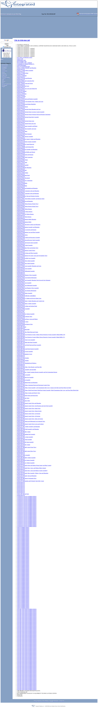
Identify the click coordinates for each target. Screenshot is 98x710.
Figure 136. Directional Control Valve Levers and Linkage (30, 424)
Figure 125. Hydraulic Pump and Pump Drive (27, 395)
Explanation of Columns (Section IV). (25, 64)
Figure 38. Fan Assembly (23, 165)
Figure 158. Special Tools (23, 494)
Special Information (21, 65)
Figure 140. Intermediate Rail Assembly (26, 434)
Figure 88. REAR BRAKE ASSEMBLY (26, 295)
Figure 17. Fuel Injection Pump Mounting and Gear (28, 109)
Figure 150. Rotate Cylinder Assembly (26, 462)
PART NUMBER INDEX (23, 527)
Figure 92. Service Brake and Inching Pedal (27, 306)
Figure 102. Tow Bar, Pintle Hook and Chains (27, 332)
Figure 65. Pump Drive (22, 235)
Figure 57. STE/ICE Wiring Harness (25, 214)
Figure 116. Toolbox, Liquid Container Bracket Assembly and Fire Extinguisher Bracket (37, 372)
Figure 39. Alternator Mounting (24, 167)
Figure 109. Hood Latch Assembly (25, 351)
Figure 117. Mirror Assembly (23, 374)
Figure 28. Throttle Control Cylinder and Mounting (28, 139)
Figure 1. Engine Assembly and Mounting (26, 67)
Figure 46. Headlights (22, 185)
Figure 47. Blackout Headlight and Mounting (27, 188)
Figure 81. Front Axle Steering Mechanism (27, 277)
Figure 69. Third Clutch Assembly (25, 245)
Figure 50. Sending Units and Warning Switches (28, 196)
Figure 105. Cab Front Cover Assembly (26, 339)
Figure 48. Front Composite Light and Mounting (28, 191)
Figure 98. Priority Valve (22, 321)
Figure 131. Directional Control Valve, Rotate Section (29, 411)
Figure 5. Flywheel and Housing (24, 78)
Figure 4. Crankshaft (21, 75)
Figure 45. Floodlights (22, 183)
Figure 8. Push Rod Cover (23, 86)
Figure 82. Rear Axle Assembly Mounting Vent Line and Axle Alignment (33, 280)
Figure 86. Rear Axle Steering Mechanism (26, 290)
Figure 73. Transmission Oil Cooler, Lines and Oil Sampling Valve (32, 255)
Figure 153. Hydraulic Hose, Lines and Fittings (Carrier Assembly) (32, 470)
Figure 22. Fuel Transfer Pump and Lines (26, 123)
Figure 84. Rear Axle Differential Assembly (27, 285)
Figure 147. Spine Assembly (23, 455)
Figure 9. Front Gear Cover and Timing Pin (27, 88)
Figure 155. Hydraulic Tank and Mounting (26, 475)
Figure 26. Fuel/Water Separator (24, 134)
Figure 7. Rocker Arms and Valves (25, 83)
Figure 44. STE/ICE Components (24, 180)
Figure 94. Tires (20, 311)
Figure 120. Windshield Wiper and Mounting (27, 382)
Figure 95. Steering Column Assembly (26, 314)
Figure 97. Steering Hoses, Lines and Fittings (27, 319)
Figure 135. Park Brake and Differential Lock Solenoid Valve (31, 421)
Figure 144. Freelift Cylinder (23, 444)
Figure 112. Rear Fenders (23, 360)
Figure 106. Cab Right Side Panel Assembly (27, 342)
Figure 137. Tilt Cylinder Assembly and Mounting (28, 426)
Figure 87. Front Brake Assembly (24, 293)
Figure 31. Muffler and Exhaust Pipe (25, 146)
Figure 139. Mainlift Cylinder (23, 431)
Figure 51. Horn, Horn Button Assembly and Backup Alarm (30, 198)
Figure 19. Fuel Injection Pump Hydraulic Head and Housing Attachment (33, 114)
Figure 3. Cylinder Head (22, 73)
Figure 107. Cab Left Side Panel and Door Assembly (29, 345)
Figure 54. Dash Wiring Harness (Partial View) (27, 206)
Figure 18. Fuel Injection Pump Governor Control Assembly (30, 112)
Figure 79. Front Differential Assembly (26, 271)
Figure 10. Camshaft (21, 91)
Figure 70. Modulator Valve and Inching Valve (27, 247)
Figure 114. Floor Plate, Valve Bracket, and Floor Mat (29, 367)
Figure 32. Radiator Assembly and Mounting (27, 149)
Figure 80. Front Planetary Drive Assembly (27, 275)
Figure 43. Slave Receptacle (23, 178)
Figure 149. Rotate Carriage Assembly (26, 460)
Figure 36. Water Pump (22, 159)
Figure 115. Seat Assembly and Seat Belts (26, 369)
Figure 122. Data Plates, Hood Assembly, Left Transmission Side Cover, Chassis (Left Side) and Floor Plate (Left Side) (44, 387)
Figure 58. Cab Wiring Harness (24, 216)
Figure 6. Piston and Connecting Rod (25, 80)
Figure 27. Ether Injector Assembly (25, 136)
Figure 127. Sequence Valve (23, 400)
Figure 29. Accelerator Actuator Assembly (26, 141)
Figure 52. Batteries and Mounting (25, 201)
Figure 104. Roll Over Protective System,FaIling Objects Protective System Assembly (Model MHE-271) (41, 337)
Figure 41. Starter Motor (22, 172)
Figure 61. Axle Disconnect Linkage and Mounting (28, 224)
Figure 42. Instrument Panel (23, 175)
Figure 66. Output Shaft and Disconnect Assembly (28, 237)
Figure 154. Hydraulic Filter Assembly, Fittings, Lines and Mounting (32, 473)
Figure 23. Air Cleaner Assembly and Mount (27, 126)
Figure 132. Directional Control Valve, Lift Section (28, 413)
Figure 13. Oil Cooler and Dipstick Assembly (27, 99)
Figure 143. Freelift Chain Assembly (25, 442)
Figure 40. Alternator (22, 170)
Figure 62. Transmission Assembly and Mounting (28, 227)
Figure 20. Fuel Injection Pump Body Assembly (28, 117)
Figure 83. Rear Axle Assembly (24, 282)
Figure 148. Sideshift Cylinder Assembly (26, 457)
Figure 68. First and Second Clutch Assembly (27, 242)
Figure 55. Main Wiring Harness (24, 209)
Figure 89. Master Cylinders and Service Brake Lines (29, 298)
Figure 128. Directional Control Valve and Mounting (29, 403)
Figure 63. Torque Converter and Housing (26, 229)
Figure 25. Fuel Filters (22, 131)
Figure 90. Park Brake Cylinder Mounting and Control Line (30, 301)
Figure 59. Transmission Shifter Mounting (26, 219)
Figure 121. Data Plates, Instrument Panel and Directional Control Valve (33, 385)
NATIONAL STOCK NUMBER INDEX (26, 496)
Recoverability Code (21, 61)
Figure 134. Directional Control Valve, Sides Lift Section (30, 418)
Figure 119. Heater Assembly (23, 380)
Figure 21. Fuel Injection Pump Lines (25, 121)
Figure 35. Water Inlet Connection (25, 157)
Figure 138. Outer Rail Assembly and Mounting (28, 429)
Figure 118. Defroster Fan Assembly (25, 377)
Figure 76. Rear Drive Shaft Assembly (26, 263)
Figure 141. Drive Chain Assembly (25, 437)
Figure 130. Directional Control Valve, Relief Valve (28, 408)
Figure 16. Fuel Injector (22, 106)
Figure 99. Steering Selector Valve (25, 324)
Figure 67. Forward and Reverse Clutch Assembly (28, 240)
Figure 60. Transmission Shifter (24, 222)
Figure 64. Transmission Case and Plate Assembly (28, 232)
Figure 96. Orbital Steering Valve (24, 316)
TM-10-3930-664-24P (22, 40)
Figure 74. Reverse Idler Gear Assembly (26, 258)
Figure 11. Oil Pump (21, 93)
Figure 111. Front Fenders (23, 358)
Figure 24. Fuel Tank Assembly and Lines (26, 128)
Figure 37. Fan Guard (22, 162)
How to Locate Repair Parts (23, 66)
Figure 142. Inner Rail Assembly (24, 439)
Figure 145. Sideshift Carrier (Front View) (26, 447)
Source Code (20, 58)
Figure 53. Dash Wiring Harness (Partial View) (27, 203)
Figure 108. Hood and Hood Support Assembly (28, 348)
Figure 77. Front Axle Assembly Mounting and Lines (29, 266)
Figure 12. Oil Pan (21, 96)
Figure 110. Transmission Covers (24, 354)
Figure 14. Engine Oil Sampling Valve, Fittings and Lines (30, 101)
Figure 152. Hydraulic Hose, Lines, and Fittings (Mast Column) (31, 468)
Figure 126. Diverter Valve (23, 398)
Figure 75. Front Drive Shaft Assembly (26, 260)
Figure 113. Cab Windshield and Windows (26, 363)
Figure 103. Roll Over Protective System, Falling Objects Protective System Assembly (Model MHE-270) (41, 334)
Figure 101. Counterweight (23, 329)
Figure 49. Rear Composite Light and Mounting (28, 193)
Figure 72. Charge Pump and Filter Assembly (27, 253)
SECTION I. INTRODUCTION (24, 57)
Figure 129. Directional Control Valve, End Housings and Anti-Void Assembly (35, 405)
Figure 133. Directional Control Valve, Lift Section (28, 416)
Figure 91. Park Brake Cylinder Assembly (26, 303)
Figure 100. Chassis (21, 326)
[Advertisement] (49, 27)
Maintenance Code (21, 60)
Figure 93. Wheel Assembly (23, 308)
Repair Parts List (21, 69)
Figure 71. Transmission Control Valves (26, 250)
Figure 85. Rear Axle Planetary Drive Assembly (28, 288)
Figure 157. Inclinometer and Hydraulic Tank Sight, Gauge (30, 481)
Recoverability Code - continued (24, 62)
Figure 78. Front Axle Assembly (24, 268)
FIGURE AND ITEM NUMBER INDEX (27, 609)
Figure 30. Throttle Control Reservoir (25, 144)
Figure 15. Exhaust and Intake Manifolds (26, 104)
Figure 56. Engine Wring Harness (24, 211)
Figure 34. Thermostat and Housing (25, 154)
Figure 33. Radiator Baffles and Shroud (26, 152)
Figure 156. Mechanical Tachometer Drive (26, 478)
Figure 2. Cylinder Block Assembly (25, 70)
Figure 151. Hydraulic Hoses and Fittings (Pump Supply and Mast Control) (34, 465)
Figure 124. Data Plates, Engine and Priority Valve (28, 393)
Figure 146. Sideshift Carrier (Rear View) (26, 451)
